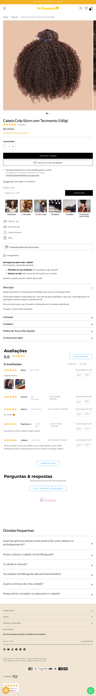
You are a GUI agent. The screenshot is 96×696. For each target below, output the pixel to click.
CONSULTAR (79, 193)
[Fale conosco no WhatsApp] (90, 690)
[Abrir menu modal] (4, 8)
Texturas (14, 17)
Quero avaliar (81, 356)
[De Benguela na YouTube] (8, 650)
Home (5, 17)
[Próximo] (70, 2)
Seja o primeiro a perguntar (48, 488)
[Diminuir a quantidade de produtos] (13, 146)
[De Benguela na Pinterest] (20, 650)
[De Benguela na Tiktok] (12, 650)
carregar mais (48, 463)
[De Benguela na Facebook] (16, 650)
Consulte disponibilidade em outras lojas (22, 175)
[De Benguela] (48, 8)
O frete (6, 181)
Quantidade (8, 141)
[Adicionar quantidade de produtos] (5, 146)
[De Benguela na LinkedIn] (24, 650)
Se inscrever (87, 641)
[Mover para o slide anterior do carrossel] (85, 515)
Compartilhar (12, 255)
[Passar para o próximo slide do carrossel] (91, 515)
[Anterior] (25, 2)
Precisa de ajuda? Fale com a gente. (24, 247)
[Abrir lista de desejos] (86, 8)
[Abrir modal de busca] (80, 8)
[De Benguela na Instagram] (4, 650)
